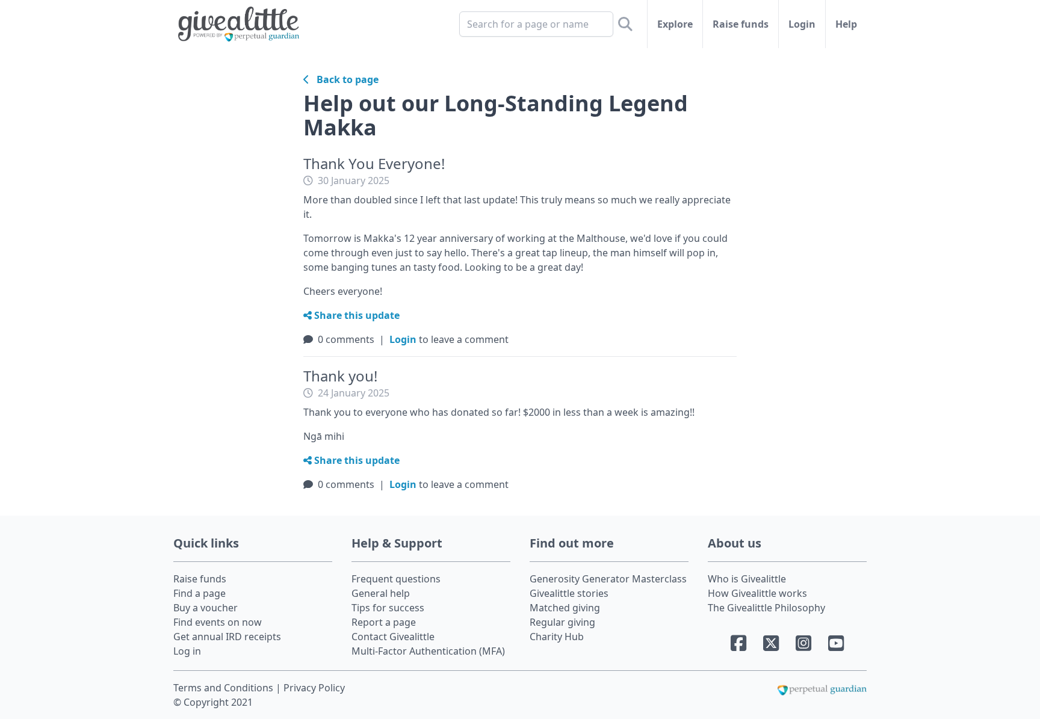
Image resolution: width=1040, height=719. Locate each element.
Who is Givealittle (747, 578)
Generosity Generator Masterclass (608, 578)
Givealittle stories (569, 593)
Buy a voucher (205, 607)
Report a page (383, 622)
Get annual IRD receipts (227, 636)
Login (802, 24)
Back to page (344, 79)
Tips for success (387, 607)
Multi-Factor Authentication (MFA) (428, 651)
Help (846, 24)
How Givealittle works (757, 593)
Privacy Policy (314, 687)
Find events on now (217, 622)
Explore (675, 24)
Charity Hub (557, 636)
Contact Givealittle (393, 636)
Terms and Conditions (224, 687)
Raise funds (741, 24)
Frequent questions (396, 578)
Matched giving (565, 607)
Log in (187, 651)
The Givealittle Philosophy (766, 607)
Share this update (356, 315)
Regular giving (562, 622)
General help (380, 593)
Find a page (199, 593)
